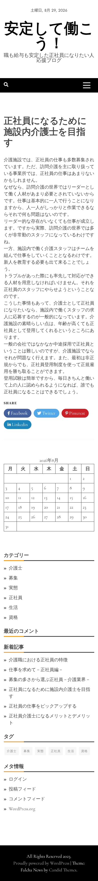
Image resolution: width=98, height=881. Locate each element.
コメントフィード (27, 799)
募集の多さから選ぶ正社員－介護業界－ (49, 679)
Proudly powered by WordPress (41, 863)
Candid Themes (62, 870)
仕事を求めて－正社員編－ (36, 669)
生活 (13, 607)
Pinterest (76, 413)
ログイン (18, 779)
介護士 (15, 568)
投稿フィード (22, 789)
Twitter (48, 413)
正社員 (15, 597)
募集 (13, 578)
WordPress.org (22, 808)
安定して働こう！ (49, 35)
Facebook (19, 413)
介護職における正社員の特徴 (38, 660)
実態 (13, 588)
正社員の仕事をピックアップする (43, 706)
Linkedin (19, 424)
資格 (13, 617)
